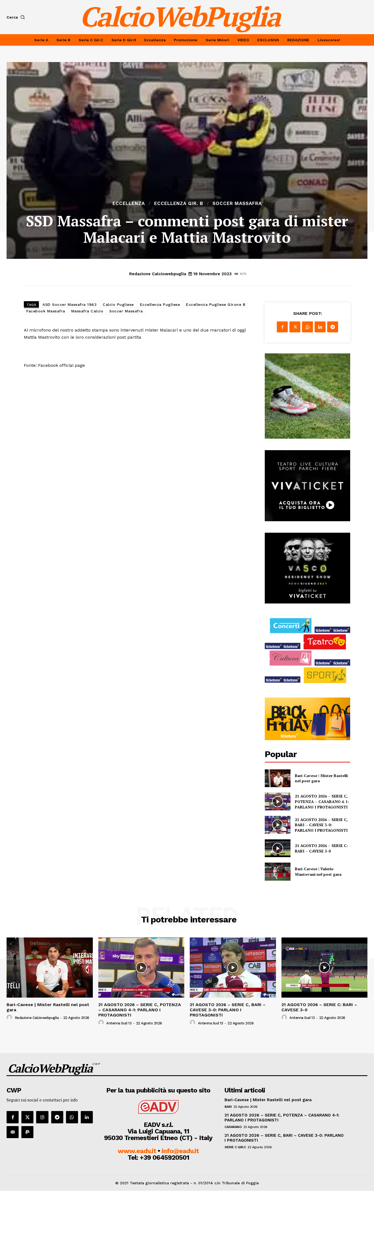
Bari (228, 1107)
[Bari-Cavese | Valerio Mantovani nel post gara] (277, 871)
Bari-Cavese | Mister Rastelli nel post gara (48, 1007)
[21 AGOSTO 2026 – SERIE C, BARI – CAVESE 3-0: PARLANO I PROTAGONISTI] (277, 825)
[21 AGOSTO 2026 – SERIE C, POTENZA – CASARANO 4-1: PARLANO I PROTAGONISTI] (277, 801)
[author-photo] (10, 1018)
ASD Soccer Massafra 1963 (69, 304)
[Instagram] (42, 1117)
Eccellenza (129, 203)
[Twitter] (294, 326)
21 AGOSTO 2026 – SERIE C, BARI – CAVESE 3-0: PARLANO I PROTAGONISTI (321, 825)
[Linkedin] (320, 326)
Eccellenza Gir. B (178, 203)
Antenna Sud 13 (118, 1023)
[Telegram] (332, 326)
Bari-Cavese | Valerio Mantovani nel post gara (318, 871)
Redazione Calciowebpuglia (157, 273)
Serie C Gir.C (235, 1147)
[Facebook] (282, 326)
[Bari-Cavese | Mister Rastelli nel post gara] (277, 778)
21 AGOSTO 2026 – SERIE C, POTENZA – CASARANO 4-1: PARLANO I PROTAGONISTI (322, 801)
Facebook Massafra (45, 311)
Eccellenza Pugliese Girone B (215, 304)
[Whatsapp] (72, 1117)
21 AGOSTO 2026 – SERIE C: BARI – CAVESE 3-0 (321, 848)
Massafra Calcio (87, 311)
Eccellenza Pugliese (160, 304)
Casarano (233, 1127)
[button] (17, 17)
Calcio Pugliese (118, 304)
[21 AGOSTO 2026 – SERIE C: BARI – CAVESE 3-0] (277, 848)
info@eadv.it (180, 1151)
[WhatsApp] (307, 326)
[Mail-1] (13, 1132)
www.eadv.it (137, 1151)
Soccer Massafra (237, 203)
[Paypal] (27, 1132)
